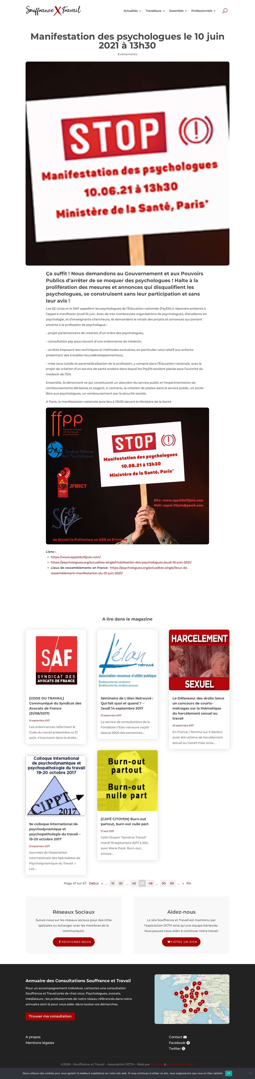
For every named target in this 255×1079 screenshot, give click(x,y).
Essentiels (176, 11)
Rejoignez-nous (76, 942)
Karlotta (157, 1064)
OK (229, 1073)
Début (94, 883)
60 (172, 883)
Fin (188, 883)
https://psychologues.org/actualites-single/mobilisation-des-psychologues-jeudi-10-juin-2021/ (121, 562)
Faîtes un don (184, 942)
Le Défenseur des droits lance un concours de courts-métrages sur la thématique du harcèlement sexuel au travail (198, 708)
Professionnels (201, 11)
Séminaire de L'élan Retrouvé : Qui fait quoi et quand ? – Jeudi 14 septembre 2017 (127, 703)
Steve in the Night (180, 1064)
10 (112, 883)
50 (164, 883)
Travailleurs (153, 11)
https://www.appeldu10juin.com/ (76, 557)
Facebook (177, 1043)
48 (151, 883)
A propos (33, 1037)
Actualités (131, 11)
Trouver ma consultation (50, 1016)
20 (121, 883)
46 (134, 883)
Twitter (175, 1049)
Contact (175, 1037)
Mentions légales (40, 1043)
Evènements (127, 54)
